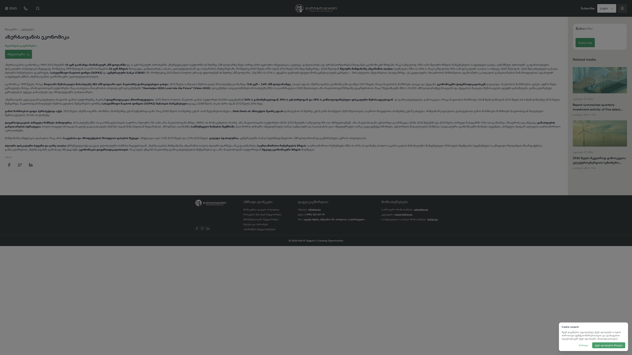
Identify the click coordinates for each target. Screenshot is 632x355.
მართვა (583, 345)
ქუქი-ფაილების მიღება (609, 345)
